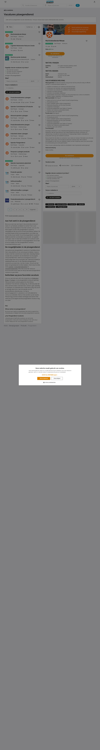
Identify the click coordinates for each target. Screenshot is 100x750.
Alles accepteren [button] (44, 378)
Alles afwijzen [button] (57, 378)
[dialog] (50, 375)
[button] (50, 375)
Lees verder (68, 372)
